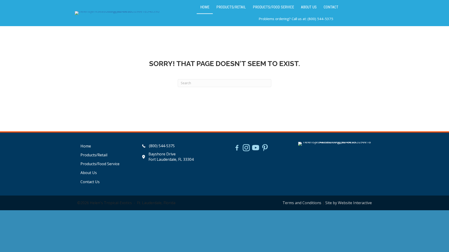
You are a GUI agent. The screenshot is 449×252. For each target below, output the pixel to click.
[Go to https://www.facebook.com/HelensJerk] (236, 148)
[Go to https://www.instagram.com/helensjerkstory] (246, 148)
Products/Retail (93, 155)
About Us (88, 172)
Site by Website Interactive (348, 202)
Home (85, 146)
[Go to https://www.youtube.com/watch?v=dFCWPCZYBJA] (255, 148)
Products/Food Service (99, 163)
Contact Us (90, 181)
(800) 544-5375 (320, 18)
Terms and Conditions (301, 202)
